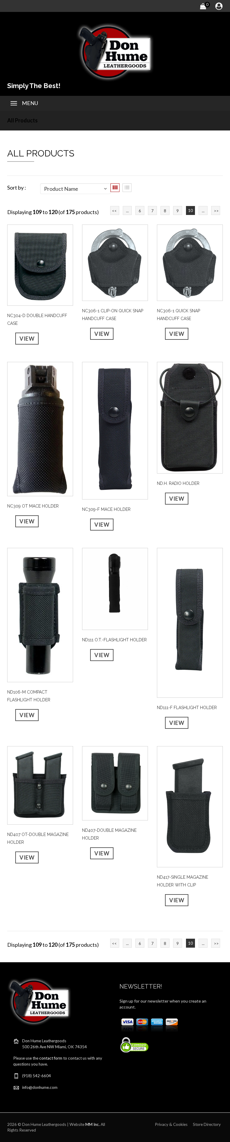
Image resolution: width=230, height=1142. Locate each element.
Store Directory (207, 1124)
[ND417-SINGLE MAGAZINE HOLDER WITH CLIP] (190, 806)
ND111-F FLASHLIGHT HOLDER (187, 707)
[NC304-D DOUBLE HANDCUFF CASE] (40, 264)
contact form (50, 1058)
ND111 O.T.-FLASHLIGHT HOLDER (114, 639)
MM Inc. (92, 1124)
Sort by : (16, 187)
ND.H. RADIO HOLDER (178, 483)
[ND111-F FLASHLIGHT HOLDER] (190, 622)
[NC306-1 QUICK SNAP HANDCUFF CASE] (190, 262)
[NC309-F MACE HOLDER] (115, 430)
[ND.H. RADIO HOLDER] (190, 417)
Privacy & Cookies (171, 1124)
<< (115, 210)
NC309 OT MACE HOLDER (33, 506)
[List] (126, 187)
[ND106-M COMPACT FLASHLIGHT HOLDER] (40, 614)
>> (216, 210)
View (26, 338)
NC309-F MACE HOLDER (106, 509)
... (127, 210)
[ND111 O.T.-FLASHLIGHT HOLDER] (115, 588)
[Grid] (115, 187)
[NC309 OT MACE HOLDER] (40, 428)
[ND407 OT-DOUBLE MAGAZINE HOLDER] (40, 784)
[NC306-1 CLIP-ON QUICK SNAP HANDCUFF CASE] (115, 262)
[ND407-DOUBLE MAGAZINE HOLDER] (115, 782)
